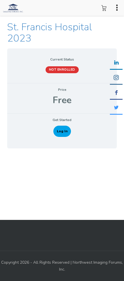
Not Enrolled (62, 69)
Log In (62, 131)
